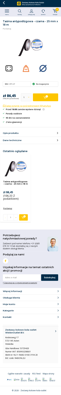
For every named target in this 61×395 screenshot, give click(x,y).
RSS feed (36, 373)
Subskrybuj (49, 277)
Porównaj (7, 28)
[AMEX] (45, 380)
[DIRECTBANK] (31, 380)
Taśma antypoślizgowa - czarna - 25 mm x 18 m (15, 182)
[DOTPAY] (38, 380)
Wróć (4, 3)
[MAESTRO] (52, 380)
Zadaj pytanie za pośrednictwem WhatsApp (28, 105)
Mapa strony (48, 373)
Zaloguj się (31, 14)
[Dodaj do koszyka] (45, 97)
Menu (7, 14)
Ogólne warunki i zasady (19, 373)
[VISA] (16, 379)
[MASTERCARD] (24, 380)
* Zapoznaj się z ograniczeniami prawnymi (20, 283)
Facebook (5, 261)
